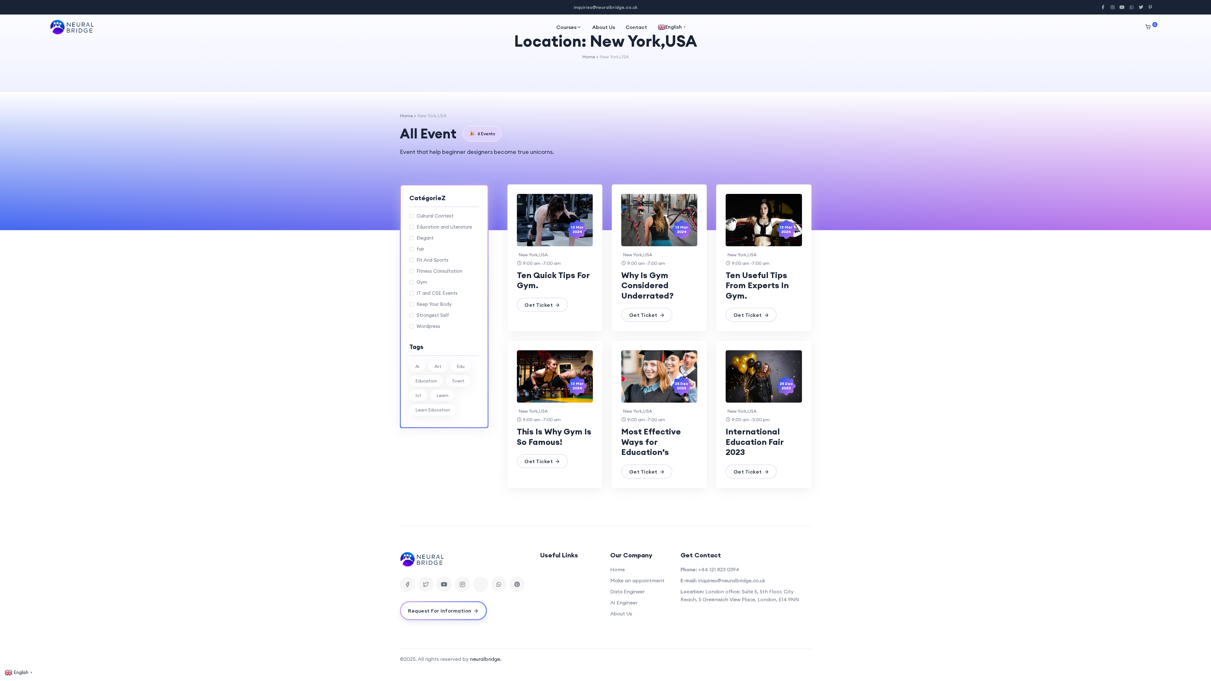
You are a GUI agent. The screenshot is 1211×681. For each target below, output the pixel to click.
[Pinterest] (517, 584)
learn (442, 395)
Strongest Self (433, 315)
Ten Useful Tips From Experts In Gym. (757, 285)
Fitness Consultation (439, 271)
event (458, 381)
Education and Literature (444, 227)
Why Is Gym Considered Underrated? (647, 285)
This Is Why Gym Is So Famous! (554, 436)
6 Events (482, 134)
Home (588, 57)
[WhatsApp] (498, 584)
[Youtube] (444, 584)
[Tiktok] (480, 584)
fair (420, 249)
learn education (432, 410)
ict (418, 395)
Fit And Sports (432, 260)
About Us (603, 27)
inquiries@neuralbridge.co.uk (731, 580)
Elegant (425, 238)
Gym (422, 282)
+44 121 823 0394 (718, 569)
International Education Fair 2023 (754, 441)
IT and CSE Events (437, 293)
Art (438, 366)
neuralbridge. (485, 659)
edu (461, 366)
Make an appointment (637, 580)
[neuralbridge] (74, 27)
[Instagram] (462, 584)
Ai (417, 366)
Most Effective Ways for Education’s (651, 441)
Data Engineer (627, 591)
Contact (636, 27)
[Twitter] (425, 584)
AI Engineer (623, 602)
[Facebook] (407, 584)
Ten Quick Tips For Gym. (553, 280)
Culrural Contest (435, 216)
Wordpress (428, 326)
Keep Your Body (434, 304)
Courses (566, 27)
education (426, 381)
